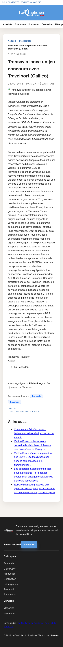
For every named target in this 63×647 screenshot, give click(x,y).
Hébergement (11, 584)
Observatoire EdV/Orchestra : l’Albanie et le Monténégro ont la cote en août (34, 433)
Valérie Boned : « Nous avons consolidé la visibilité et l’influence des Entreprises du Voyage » (32, 445)
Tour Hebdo (50, 622)
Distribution (20, 24)
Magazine (9, 608)
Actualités (7, 24)
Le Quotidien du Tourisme (30, 622)
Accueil (12, 40)
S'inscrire (29, 544)
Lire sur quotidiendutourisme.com (26, 410)
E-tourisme (9, 594)
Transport (9, 589)
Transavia (36, 396)
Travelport (14, 401)
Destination (47, 24)
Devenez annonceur (31, 2)
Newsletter (9, 613)
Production (33, 24)
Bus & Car (8, 626)
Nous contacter (10, 2)
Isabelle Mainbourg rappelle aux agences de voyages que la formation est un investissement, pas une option (34, 488)
